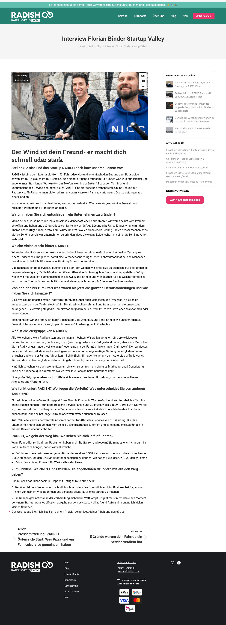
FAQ (66, 568)
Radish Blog (21, 75)
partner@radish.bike (128, 571)
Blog (66, 562)
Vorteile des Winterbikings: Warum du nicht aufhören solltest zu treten (195, 119)
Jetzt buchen (130, 5)
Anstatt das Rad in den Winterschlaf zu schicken (193, 130)
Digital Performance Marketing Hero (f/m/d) (189, 181)
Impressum (70, 579)
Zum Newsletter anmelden (185, 199)
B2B (66, 597)
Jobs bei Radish (72, 574)
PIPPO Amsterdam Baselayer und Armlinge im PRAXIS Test (192, 84)
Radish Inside (21, 80)
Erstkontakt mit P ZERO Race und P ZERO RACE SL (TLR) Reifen (193, 95)
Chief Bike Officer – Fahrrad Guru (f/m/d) (187, 167)
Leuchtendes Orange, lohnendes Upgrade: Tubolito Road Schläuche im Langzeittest (194, 107)
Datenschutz (71, 585)
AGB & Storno (71, 591)
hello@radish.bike (126, 562)
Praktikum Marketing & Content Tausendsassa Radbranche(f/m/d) (190, 151)
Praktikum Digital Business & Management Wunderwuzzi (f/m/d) (188, 174)
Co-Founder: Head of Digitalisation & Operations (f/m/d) (185, 160)
